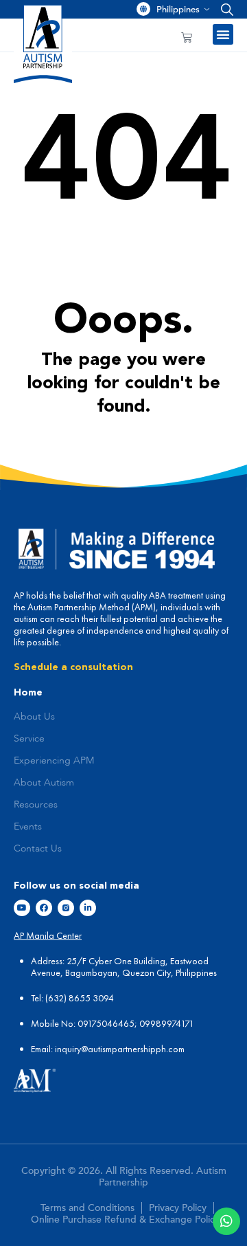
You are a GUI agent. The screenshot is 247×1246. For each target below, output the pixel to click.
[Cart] (186, 37)
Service (29, 739)
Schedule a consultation (73, 667)
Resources (36, 805)
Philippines (178, 9)
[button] (224, 9)
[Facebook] (44, 908)
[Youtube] (22, 908)
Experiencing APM (54, 761)
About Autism (44, 783)
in (58, 1049)
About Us (34, 717)
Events (28, 827)
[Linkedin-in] (88, 908)
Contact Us (38, 849)
